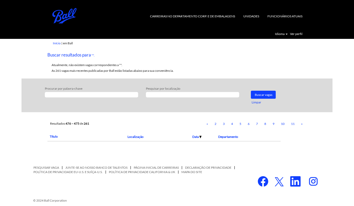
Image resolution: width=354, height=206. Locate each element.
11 (293, 124)
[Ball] (64, 16)
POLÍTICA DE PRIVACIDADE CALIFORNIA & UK (142, 172)
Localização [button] (136, 137)
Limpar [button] (256, 102)
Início (57, 43)
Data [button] (195, 137)
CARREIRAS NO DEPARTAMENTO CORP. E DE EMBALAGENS (192, 16)
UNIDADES (251, 16)
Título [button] (54, 136)
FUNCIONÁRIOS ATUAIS (284, 16)
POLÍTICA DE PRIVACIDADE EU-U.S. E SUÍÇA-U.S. (68, 172)
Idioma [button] (280, 34)
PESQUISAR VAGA (46, 167)
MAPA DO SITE (191, 172)
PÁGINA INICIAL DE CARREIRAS (156, 167)
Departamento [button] (228, 137)
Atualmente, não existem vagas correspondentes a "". (87, 65)
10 (283, 124)
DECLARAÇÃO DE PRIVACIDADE (208, 167)
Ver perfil (296, 34)
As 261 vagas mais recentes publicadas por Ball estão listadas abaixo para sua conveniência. (113, 71)
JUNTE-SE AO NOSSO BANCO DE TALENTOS (96, 167)
